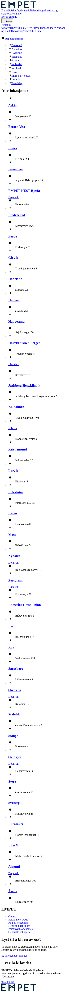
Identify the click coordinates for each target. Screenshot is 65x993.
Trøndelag (17, 83)
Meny (9, 21)
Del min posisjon (14, 38)
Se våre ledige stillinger (14, 955)
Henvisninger (15, 13)
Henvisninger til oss (19, 925)
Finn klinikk (8, 982)
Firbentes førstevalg (6, 26)
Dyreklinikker (9, 10)
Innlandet (16, 64)
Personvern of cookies (20, 928)
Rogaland (16, 52)
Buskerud (16, 45)
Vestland (16, 68)
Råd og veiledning (18, 922)
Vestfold (15, 79)
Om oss (12, 916)
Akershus (16, 49)
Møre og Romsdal (21, 75)
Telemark (16, 56)
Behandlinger (37, 10)
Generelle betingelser (19, 932)
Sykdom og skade (18, 919)
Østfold (15, 60)
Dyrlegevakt (23, 10)
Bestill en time (9, 16)
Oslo (14, 71)
